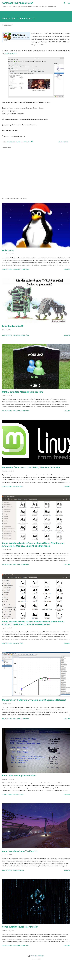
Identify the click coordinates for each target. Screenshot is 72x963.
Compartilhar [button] (63, 142)
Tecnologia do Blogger (37, 956)
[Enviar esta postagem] (32, 142)
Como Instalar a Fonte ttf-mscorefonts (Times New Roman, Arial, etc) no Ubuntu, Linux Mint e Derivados (33, 544)
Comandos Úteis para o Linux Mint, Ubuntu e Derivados (31, 467)
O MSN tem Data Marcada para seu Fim (22, 391)
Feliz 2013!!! (8, 250)
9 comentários (18, 486)
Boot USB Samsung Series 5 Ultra (19, 775)
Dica (19, 142)
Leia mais (67, 269)
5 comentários (18, 794)
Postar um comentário (21, 269)
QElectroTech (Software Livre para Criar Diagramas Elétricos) (34, 699)
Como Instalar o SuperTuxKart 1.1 (19, 851)
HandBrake (25, 142)
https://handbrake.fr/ (11, 53)
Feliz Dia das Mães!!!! (12, 325)
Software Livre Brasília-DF (17, 3)
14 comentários (18, 870)
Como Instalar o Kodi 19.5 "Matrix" (20, 926)
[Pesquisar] (65, 3)
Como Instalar (12, 142)
